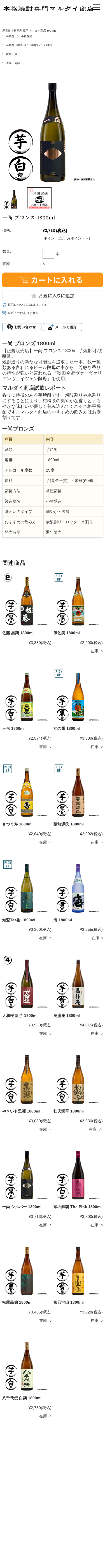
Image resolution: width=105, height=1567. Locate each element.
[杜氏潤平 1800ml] (78, 1078)
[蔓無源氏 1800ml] (78, 791)
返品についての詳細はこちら (28, 304)
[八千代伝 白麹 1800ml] (27, 1365)
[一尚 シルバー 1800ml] (27, 1173)
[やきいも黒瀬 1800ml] (27, 1078)
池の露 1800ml (66, 728)
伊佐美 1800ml (66, 633)
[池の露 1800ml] (78, 695)
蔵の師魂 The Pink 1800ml (77, 1206)
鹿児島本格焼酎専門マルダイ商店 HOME (29, 30)
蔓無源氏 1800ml (68, 824)
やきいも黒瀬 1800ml (21, 1111)
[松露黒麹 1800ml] (27, 1269)
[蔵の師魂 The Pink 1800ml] (78, 1173)
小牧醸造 (27, 36)
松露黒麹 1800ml (17, 1302)
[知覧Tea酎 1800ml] (27, 886)
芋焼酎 (10, 36)
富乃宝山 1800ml (68, 1302)
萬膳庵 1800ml (66, 1015)
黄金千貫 (12, 54)
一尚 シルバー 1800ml (21, 1206)
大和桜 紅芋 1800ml (20, 1015)
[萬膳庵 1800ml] (78, 982)
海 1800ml (62, 920)
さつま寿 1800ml (17, 824)
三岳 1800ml (13, 728)
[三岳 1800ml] (27, 695)
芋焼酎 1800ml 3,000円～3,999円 (29, 45)
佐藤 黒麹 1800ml (18, 633)
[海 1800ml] (78, 886)
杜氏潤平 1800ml (68, 1111)
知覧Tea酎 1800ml (18, 920)
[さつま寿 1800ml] (27, 791)
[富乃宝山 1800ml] (78, 1269)
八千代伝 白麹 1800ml (21, 1398)
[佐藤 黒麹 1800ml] (27, 600)
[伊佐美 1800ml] (78, 600)
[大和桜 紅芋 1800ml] (27, 982)
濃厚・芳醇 (13, 63)
